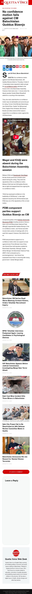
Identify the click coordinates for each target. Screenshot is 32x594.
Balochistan (6, 8)
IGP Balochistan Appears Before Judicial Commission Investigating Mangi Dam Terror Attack (15, 366)
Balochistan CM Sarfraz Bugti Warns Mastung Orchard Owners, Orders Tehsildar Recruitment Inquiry (15, 301)
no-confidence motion (11, 86)
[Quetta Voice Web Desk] (16, 553)
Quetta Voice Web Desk (11, 28)
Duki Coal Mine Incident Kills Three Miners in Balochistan (13, 397)
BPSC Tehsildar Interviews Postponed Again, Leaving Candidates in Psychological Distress (13, 334)
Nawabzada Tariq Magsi (20, 175)
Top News (14, 8)
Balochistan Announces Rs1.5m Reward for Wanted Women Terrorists (14, 458)
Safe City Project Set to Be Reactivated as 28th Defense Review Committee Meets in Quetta (13, 427)
